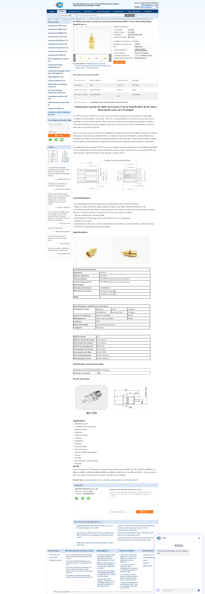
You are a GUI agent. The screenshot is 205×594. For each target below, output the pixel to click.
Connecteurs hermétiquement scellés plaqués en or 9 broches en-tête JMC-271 (79, 576)
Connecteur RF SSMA (55, 55)
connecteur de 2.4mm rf (56, 44)
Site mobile (148, 566)
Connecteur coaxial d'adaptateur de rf (73, 19)
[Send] (199, 590)
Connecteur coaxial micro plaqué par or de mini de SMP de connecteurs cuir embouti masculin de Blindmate (128, 558)
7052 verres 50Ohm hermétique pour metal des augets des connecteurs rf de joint (78, 563)
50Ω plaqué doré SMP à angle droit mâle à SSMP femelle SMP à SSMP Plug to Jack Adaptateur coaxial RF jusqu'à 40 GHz (95, 535)
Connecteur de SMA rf (55, 26)
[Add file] (158, 590)
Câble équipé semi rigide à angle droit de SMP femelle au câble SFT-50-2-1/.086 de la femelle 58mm (106, 573)
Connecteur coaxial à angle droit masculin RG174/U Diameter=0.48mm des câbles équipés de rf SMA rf (106, 557)
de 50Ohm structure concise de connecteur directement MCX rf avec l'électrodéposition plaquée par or (93, 66)
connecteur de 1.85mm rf (56, 40)
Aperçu (50, 19)
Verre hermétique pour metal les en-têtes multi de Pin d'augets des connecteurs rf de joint (79, 556)
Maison (52, 11)
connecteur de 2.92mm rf (56, 48)
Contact (60, 135)
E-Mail (145, 560)
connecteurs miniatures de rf (92, 480)
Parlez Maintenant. (147, 5)
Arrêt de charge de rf (55, 80)
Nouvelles (148, 11)
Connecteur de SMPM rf (56, 33)
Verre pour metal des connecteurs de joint (79, 551)
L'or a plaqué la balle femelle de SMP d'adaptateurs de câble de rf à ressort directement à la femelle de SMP (129, 568)
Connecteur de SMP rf (55, 29)
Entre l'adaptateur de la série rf (58, 59)
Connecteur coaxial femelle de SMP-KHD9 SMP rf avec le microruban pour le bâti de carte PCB (129, 585)
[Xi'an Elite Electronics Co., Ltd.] (60, 4)
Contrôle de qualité (103, 11)
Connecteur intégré (54, 108)
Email (156, 5)
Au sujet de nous (74, 11)
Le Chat (121, 62)
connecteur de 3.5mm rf (56, 51)
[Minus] (199, 538)
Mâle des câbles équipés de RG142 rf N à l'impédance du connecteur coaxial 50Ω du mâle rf (106, 565)
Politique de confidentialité (61, 592)
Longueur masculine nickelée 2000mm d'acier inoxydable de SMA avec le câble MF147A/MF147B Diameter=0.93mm (106, 582)
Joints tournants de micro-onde (58, 102)
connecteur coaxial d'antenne (112, 480)
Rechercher (131, 15)
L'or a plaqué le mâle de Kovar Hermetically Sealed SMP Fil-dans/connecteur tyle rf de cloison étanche (128, 577)
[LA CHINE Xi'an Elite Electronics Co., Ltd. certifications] (53, 162)
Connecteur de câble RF (130, 480)
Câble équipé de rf (54, 77)
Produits (61, 11)
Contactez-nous (119, 11)
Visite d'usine (88, 11)
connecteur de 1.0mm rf (56, 37)
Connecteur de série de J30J (58, 96)
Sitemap (146, 563)
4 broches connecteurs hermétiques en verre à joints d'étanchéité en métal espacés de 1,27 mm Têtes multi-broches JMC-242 (79, 570)
